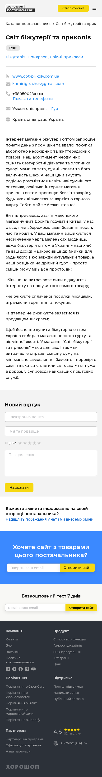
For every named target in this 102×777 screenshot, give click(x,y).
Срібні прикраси (66, 57)
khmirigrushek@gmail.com (38, 83)
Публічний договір (68, 699)
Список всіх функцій (69, 639)
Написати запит (66, 692)
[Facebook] (21, 668)
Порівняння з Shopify (23, 720)
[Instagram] (8, 668)
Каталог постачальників (28, 24)
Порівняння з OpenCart (25, 686)
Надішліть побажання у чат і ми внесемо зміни (49, 519)
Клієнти (12, 639)
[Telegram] (14, 668)
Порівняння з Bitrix (21, 703)
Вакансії (12, 652)
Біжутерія (15, 57)
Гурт (55, 108)
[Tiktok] (27, 668)
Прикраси (38, 57)
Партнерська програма (25, 739)
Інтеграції (61, 658)
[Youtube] (33, 668)
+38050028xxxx (27, 94)
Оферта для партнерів (24, 745)
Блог (9, 645)
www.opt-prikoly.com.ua (35, 76)
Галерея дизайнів (67, 645)
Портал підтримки (68, 686)
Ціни (57, 664)
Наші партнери (18, 751)
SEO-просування (67, 652)
